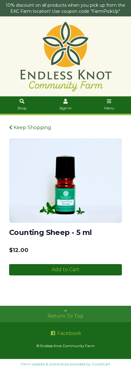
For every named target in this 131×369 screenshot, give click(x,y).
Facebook (68, 333)
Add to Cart (65, 269)
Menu (109, 108)
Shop (22, 108)
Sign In (65, 108)
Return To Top (65, 316)
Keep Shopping (31, 127)
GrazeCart (101, 364)
